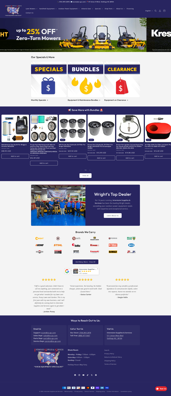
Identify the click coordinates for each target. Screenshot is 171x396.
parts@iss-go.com (50, 338)
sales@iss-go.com (50, 336)
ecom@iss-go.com (48, 333)
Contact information (113, 391)
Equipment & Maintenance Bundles (83, 100)
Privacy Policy (109, 354)
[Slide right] (90, 170)
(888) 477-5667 (84, 336)
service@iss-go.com (53, 341)
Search (106, 350)
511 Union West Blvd (115, 336)
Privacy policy (79, 391)
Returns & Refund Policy (113, 357)
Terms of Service (110, 364)
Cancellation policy (126, 391)
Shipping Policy (109, 361)
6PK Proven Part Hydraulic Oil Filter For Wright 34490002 (72, 145)
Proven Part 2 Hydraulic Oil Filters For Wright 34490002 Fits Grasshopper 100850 (100, 146)
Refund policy (69, 391)
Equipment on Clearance (115, 100)
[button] (31, 9)
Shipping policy (100, 391)
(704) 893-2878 (85, 333)
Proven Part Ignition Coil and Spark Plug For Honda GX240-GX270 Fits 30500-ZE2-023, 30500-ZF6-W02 (129, 146)
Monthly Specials (38, 100)
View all (86, 176)
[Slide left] (81, 170)
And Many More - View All (85, 262)
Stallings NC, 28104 (114, 338)
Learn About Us (113, 215)
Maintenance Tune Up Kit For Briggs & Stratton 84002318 (14, 145)
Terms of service (89, 391)
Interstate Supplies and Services (53, 391)
